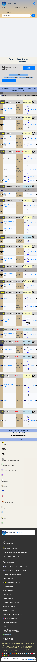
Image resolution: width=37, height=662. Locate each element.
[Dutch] (6, 653)
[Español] (16, 653)
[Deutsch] (8, 653)
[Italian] (18, 653)
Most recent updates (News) (12, 556)
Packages (5, 602)
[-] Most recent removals (11, 77)
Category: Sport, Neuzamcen (10, 629)
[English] (2, 653)
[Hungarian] (6, 655)
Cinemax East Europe (8, 137)
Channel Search (8, 586)
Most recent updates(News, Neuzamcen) (9, 561)
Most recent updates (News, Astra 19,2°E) (15, 570)
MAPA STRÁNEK (6, 12)
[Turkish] (32, 653)
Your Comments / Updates (19, 435)
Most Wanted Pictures (8, 610)
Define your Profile (8, 543)
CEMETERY (21, 10)
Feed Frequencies (8, 637)
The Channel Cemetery (9, 606)
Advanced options (29, 68)
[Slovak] (24, 653)
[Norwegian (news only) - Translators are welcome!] (12, 653)
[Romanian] (4, 655)
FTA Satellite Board (8, 639)
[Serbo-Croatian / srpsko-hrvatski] (2, 655)
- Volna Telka (16, 602)
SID (26, 95)
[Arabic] (30, 653)
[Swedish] (10, 653)
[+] (8, 7)
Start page (19, 532)
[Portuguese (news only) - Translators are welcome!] (14, 653)
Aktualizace (33, 95)
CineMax (5, 241)
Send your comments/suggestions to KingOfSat (15, 552)
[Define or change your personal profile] (34, 3)
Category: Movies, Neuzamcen (11, 631)
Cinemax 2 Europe (8, 143)
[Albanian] (8, 655)
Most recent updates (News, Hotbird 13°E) (16, 566)
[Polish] (20, 653)
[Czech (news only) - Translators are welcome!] (22, 653)
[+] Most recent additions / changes (18, 75)
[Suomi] (28, 653)
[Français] (4, 653)
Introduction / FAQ (7, 538)
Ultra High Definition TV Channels (15, 614)
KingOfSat (30, 659)
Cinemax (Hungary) (8, 350)
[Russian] (34, 653)
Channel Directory (8, 598)
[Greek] (26, 653)
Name (4, 95)
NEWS (4, 7)
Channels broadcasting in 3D (12, 618)
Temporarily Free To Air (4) (13, 582)
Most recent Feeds (8, 638)
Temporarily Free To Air (26, 77)
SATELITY (17, 7)
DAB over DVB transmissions (10, 622)
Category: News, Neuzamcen (10, 630)
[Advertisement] (18, 37)
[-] (12, 7)
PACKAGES (5, 10)
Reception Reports (8, 594)
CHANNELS (26, 7)
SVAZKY (13, 10)
